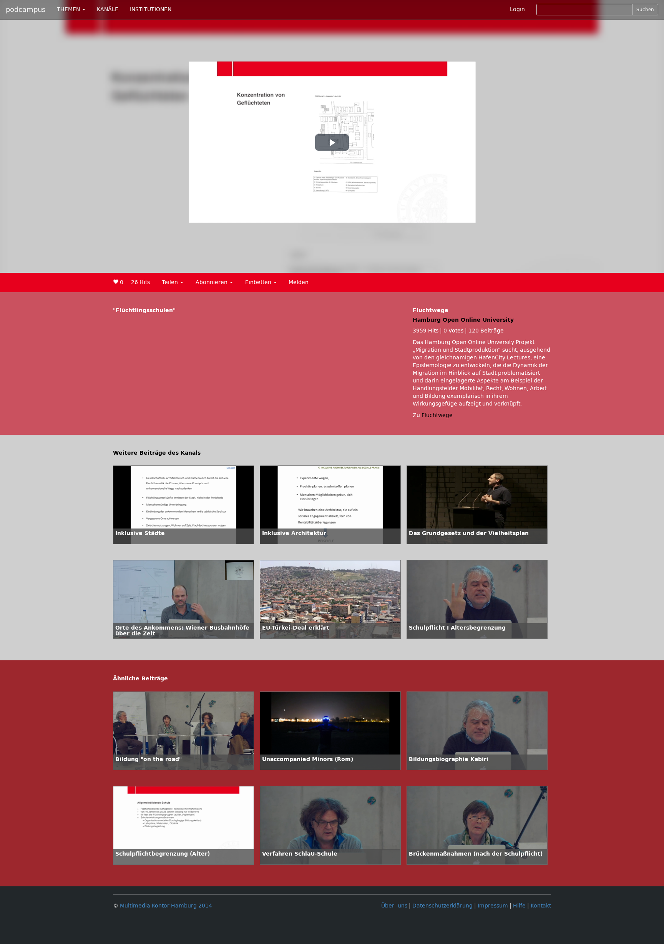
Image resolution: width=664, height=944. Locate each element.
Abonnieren (212, 282)
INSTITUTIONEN (150, 9)
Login (517, 9)
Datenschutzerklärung (442, 905)
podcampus (25, 9)
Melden (299, 282)
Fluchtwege (437, 415)
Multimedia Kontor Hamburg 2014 (166, 905)
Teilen (170, 282)
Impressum (493, 905)
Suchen (645, 9)
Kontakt (541, 905)
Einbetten (259, 282)
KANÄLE (107, 9)
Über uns (394, 905)
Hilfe (519, 905)
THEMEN (69, 9)
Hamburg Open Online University (463, 320)
